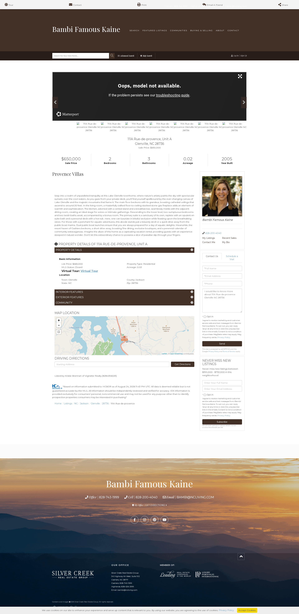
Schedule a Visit (232, 258)
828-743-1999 (109, 497)
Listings (68, 403)
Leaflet (164, 354)
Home (58, 403)
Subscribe (222, 421)
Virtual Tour (89, 271)
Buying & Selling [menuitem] (201, 30)
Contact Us (212, 256)
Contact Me (208, 242)
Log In (236, 55)
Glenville (95, 403)
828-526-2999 (127, 586)
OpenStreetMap (176, 354)
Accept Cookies (247, 610)
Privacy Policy (223, 337)
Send (222, 343)
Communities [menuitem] (178, 30)
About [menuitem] (220, 30)
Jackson (84, 403)
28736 (105, 403)
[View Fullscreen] (58, 332)
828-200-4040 (213, 233)
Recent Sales (229, 238)
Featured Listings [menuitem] (154, 30)
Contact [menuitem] (233, 30)
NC (76, 403)
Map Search (147, 55)
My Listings (208, 238)
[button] (112, 56)
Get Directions (182, 364)
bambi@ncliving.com (195, 497)
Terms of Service (229, 351)
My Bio (226, 242)
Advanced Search (127, 55)
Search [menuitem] (134, 30)
